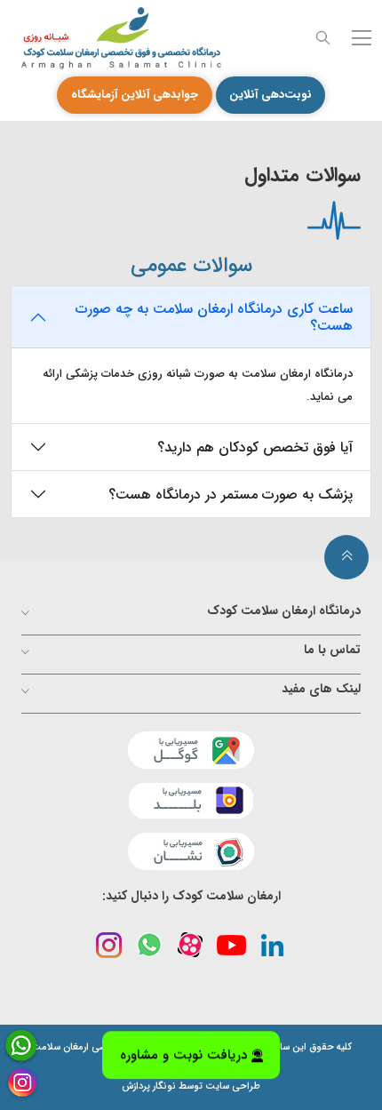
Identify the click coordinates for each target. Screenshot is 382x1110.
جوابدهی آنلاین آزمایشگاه (134, 94)
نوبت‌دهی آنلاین (270, 94)
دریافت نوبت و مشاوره (183, 1056)
